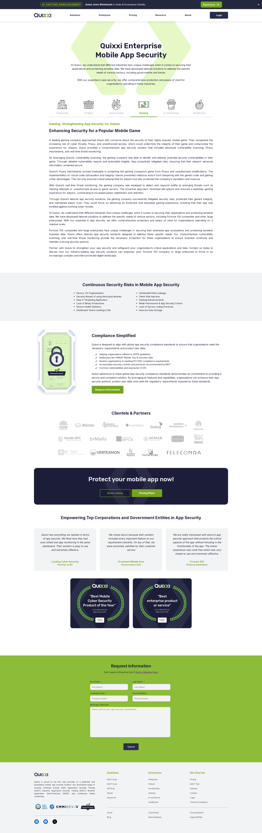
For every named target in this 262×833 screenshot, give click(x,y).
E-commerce (154, 797)
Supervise (111, 797)
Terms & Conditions (199, 802)
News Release (154, 817)
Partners (193, 788)
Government (154, 788)
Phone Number (140, 693)
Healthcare (153, 802)
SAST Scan (112, 779)
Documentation (197, 812)
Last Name (138, 681)
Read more (209, 4)
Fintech (151, 784)
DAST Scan (112, 784)
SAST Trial (194, 784)
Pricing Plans (147, 493)
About (188, 15)
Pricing (133, 15)
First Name (95, 681)
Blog (109, 817)
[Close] (258, 5)
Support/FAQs (196, 817)
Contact (193, 793)
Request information (107, 389)
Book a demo (115, 493)
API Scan (111, 788)
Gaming (151, 793)
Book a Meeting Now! (146, 672)
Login (219, 15)
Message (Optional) (99, 704)
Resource (160, 15)
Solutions (75, 15)
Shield (110, 793)
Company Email (97, 693)
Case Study (153, 812)
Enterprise (104, 15)
